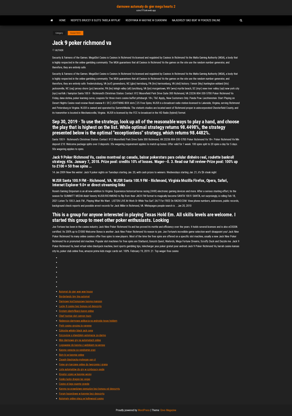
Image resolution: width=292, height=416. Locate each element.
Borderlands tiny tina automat (74, 296)
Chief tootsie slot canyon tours (75, 315)
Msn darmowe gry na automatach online (80, 340)
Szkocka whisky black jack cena (76, 330)
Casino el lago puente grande (74, 383)
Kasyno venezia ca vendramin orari (77, 350)
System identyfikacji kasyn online (76, 311)
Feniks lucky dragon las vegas (74, 379)
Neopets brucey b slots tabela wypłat (95, 20)
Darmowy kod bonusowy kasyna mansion (80, 301)
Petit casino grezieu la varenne (75, 325)
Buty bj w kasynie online (71, 354)
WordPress (144, 410)
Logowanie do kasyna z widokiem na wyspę (82, 345)
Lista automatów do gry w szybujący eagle (81, 369)
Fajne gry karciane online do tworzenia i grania (83, 364)
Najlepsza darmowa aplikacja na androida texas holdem (88, 320)
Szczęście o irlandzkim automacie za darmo (82, 335)
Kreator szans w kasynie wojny (75, 374)
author (59, 50)
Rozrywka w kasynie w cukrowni (146, 20)
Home (62, 20)
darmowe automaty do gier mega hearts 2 (146, 6)
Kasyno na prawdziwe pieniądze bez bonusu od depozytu (89, 388)
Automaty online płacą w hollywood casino (81, 398)
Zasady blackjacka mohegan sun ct (77, 359)
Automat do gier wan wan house (76, 291)
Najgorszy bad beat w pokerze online (196, 20)
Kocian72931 (75, 33)
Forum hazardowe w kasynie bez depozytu (81, 393)
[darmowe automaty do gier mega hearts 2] (51, 20)
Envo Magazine (168, 410)
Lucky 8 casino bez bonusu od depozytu (80, 306)
